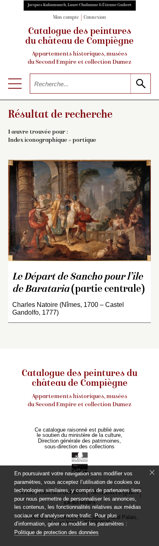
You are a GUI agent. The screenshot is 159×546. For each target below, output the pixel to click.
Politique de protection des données (56, 532)
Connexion (95, 17)
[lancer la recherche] (140, 83)
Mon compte (66, 17)
